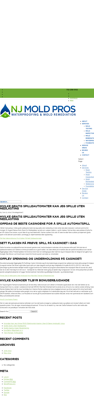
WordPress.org (9, 384)
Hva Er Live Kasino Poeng (8, 299)
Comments (10, 382)
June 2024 (7, 351)
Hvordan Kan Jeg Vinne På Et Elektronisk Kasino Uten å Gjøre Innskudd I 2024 (34, 323)
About (84, 121)
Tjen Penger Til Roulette (13, 333)
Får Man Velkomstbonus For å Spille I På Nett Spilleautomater (21, 238)
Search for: (4, 311)
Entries (8, 379)
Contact (85, 155)
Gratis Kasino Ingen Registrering (16, 328)
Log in (6, 377)
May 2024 (7, 353)
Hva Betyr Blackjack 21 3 (13, 330)
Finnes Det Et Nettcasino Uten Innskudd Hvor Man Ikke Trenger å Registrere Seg (27, 276)
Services (85, 124)
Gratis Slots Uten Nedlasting (15, 326)
